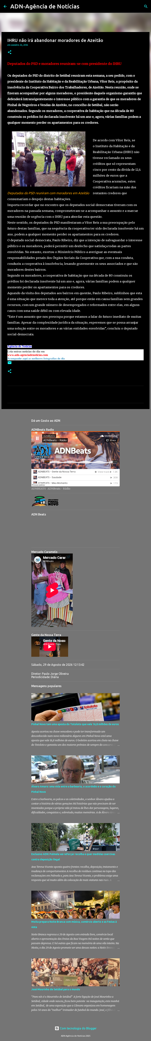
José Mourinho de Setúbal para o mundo (55, 989)
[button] (9, 52)
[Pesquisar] (84, 6)
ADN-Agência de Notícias (44, 6)
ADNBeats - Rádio (59, 488)
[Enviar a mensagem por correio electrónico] (9, 364)
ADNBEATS (38, 488)
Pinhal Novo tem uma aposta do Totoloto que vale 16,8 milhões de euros (75, 724)
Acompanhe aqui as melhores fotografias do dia (36, 358)
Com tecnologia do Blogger (77, 1028)
